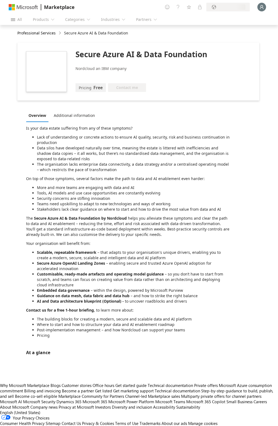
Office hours (103, 385)
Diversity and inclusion (132, 407)
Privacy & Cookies (98, 423)
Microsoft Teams (170, 401)
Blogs (55, 385)
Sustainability (188, 407)
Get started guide (131, 385)
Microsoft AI (11, 401)
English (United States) (20, 412)
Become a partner (78, 390)
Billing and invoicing (42, 390)
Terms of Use (126, 423)
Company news (44, 407)
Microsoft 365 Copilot (205, 401)
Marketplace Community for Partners (91, 396)
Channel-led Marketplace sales (152, 396)
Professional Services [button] (36, 33)
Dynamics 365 (68, 401)
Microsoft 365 (95, 401)
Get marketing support (133, 390)
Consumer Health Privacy (22, 423)
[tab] (38, 115)
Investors (103, 407)
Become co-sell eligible (36, 396)
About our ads (174, 423)
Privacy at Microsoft (76, 407)
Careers (260, 401)
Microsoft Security (39, 401)
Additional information (74, 115)
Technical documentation (170, 385)
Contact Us (71, 423)
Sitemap (53, 423)
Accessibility (164, 407)
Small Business (239, 401)
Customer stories (76, 385)
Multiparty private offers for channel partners (221, 396)
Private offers (206, 385)
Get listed (103, 390)
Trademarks (150, 423)
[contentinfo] (60, 33)
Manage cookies (202, 423)
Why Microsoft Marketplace (24, 385)
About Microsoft (14, 407)
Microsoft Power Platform (131, 401)
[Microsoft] (23, 7)
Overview (37, 115)
